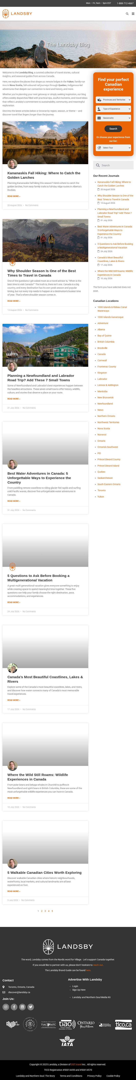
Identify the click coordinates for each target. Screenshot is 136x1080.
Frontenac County (107, 366)
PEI (99, 453)
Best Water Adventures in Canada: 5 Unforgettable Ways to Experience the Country (39, 477)
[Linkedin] (22, 1007)
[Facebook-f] (14, 1007)
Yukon (101, 496)
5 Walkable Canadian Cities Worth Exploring (44, 872)
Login (75, 986)
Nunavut (102, 434)
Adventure (103, 323)
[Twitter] (30, 1007)
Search (113, 128)
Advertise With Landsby (85, 979)
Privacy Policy (94, 1076)
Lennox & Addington (108, 385)
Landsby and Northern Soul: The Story (35, 1076)
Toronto (102, 490)
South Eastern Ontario (109, 484)
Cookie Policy (113, 1076)
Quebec (101, 471)
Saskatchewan (105, 478)
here (88, 970)
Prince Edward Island (108, 465)
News (100, 410)
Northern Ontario (106, 416)
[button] (127, 13)
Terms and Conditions (71, 1076)
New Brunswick (105, 397)
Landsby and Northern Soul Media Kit (91, 997)
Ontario (101, 441)
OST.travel (76, 1064)
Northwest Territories (108, 422)
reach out (98, 965)
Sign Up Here (78, 989)
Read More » (13, 196)
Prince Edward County (109, 459)
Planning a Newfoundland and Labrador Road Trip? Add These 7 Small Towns (115, 213)
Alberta (101, 329)
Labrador (102, 379)
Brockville (102, 348)
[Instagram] (5, 1007)
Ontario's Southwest (108, 447)
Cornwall (102, 360)
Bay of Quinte (104, 335)
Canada (102, 354)
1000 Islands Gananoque (110, 317)
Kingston (102, 372)
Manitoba (102, 391)
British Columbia (106, 341)
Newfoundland (105, 403)
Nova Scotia (104, 428)
